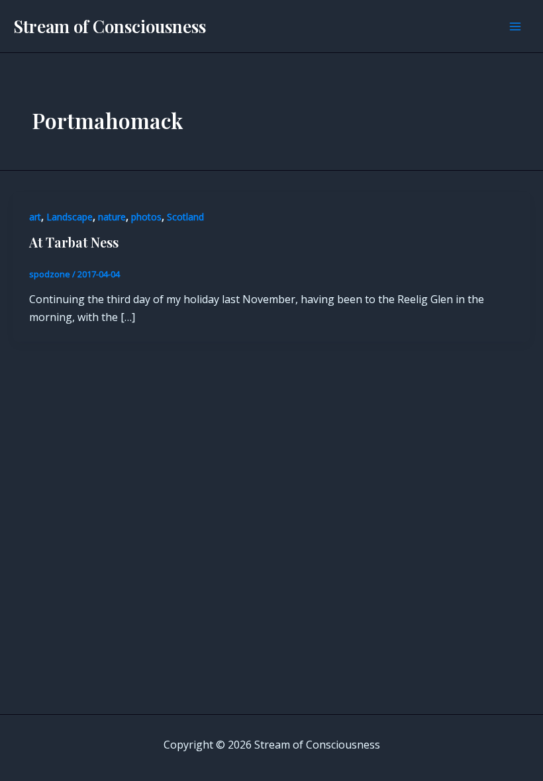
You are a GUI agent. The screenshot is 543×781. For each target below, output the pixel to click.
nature (112, 216)
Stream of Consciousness (109, 26)
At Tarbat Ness (74, 242)
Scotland (185, 216)
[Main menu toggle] (515, 26)
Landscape (69, 216)
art (35, 216)
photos (146, 216)
